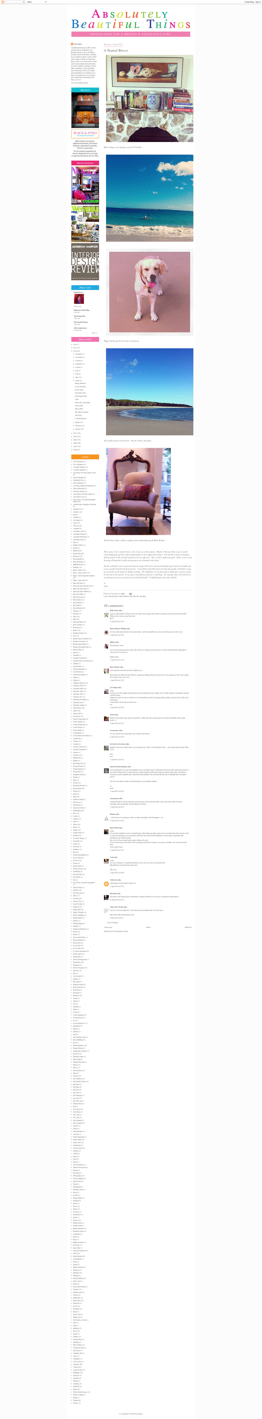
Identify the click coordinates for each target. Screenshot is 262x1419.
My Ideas (76, 1087)
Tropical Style (77, 1339)
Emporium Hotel (78, 808)
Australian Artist (78, 531)
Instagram (76, 965)
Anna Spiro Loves (79, 497)
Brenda (112, 814)
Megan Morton (78, 1048)
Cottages (76, 741)
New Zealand (77, 1120)
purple (75, 1217)
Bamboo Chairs (78, 545)
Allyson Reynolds (79, 488)
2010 (75, 436)
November (79, 357)
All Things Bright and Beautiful (83, 486)
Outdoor (75, 1151)
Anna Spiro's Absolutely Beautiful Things (84, 500)
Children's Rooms (79, 683)
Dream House (77, 788)
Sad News (76, 1245)
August (78, 367)
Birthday (76, 567)
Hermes (75, 920)
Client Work (77, 708)
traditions (76, 1328)
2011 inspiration (78, 464)
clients (75, 711)
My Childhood (78, 1079)
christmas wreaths (79, 705)
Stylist (75, 1284)
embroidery (76, 805)
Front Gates (77, 877)
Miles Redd (77, 1059)
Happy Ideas (77, 909)
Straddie (143, 596)
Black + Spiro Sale (79, 580)
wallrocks (76, 1375)
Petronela (113, 893)
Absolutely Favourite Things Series (84, 473)
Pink (74, 1184)
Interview (76, 970)
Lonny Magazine (78, 1015)
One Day (76, 1134)
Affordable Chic (78, 480)
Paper (75, 1156)
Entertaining (77, 810)
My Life (136, 596)
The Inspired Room (81, 322)
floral (74, 852)
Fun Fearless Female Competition (84, 882)
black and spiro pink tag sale (82, 586)
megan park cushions (80, 1051)
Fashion (75, 835)
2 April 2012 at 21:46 (117, 660)
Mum (75, 1073)
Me (131, 596)
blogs (75, 616)
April (77, 380)
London (75, 1012)
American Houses (79, 491)
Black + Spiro (77, 570)
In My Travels (77, 954)
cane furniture (77, 666)
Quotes (75, 1220)
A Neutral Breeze (80, 418)
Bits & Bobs (79, 409)
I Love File (76, 945)
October (78, 360)
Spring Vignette (78, 1267)
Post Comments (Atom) (120, 931)
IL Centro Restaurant (80, 951)
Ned (74, 1106)
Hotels (75, 934)
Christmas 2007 (78, 685)
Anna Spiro (78, 44)
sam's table (76, 1248)
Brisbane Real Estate (79, 644)
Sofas (75, 1262)
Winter (75, 1397)
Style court (76, 1281)
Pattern (75, 1170)
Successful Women (79, 1286)
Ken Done (76, 990)
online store (77, 1142)
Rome (75, 1237)
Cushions (76, 755)
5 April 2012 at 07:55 (117, 886)
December (78, 354)
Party (74, 1162)
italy (74, 973)
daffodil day (77, 758)
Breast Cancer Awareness (81, 638)
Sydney (75, 1295)
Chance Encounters (79, 674)
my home (76, 1084)
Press (75, 1206)
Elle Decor (76, 802)
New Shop (76, 1112)
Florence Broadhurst (79, 855)
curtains (75, 752)
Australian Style (78, 539)
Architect (76, 517)
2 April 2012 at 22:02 (117, 707)
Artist (75, 523)
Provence (76, 1212)
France (75, 863)
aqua (74, 514)
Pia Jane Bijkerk (78, 1178)
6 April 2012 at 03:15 (117, 900)
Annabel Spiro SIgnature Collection (84, 504)
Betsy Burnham (78, 562)
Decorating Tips (78, 763)
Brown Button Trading (118, 628)
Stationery (76, 1273)
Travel (75, 1331)
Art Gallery (76, 520)
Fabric (75, 824)
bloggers (76, 611)
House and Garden (79, 937)
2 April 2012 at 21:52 (117, 680)
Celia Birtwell (77, 672)
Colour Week (77, 730)
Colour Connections (79, 719)
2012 (75, 351)
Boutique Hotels (78, 633)
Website (75, 1381)
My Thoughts (77, 1095)
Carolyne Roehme (79, 669)
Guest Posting (77, 904)
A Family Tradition (79, 467)
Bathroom (76, 550)
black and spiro (78, 583)
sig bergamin (77, 1259)
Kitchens (76, 995)
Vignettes (76, 1364)
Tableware (76, 1303)
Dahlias (75, 760)
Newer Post (108, 927)
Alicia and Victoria (116, 907)
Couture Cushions (79, 747)
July (76, 370)
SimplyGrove (78, 292)
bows (75, 636)
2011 (75, 433)
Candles (75, 663)
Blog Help (76, 605)
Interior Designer (78, 968)
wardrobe (76, 1378)
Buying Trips (77, 649)
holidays (75, 926)
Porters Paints (77, 1198)
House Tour (77, 943)
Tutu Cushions (77, 1345)
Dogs (75, 780)
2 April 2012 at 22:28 (117, 737)
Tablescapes (77, 1300)
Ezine (75, 821)
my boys (76, 1076)
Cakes (75, 652)
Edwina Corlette (78, 799)
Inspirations (77, 962)
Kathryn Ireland (78, 984)
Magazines (76, 1026)
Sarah (112, 714)
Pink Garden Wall (81, 396)
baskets (75, 548)
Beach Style (113, 596)
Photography (77, 1175)
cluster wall (76, 713)
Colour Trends (77, 727)
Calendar (76, 655)
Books (75, 630)
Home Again (79, 390)
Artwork (76, 526)
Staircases (76, 1270)
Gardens (75, 890)
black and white (78, 594)
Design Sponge (78, 769)
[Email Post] (130, 593)
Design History (78, 766)
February (78, 425)
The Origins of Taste (79, 1320)
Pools (75, 1192)
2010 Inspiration (78, 461)
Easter (75, 794)
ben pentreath (77, 559)
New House (77, 1109)
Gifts (74, 895)
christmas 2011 (78, 697)
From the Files (77, 874)
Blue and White (78, 622)
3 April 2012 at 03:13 (117, 759)
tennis (75, 1311)
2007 (75, 446)
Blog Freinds (77, 602)
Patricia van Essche (79, 1167)
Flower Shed (77, 858)
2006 (75, 450)
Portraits (75, 1200)
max (74, 1034)
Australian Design (79, 534)
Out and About (78, 1148)
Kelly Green (114, 610)
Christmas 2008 (78, 688)
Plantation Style (78, 1189)
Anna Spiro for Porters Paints (82, 494)
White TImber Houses (80, 1392)
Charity (75, 680)
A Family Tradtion (79, 470)
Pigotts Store (77, 1181)
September (79, 364)
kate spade (76, 981)
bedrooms (76, 556)
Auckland (76, 528)
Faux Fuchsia (114, 667)
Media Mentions (78, 1045)
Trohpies (76, 1336)
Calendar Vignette (79, 658)
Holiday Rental (78, 923)
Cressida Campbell (79, 749)
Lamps (75, 998)
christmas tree (77, 702)
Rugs (74, 1239)
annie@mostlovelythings (118, 766)
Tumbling (76, 1342)
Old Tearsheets (78, 1131)
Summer (75, 1289)
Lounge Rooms (78, 1017)
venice (75, 1356)
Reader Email (77, 1225)
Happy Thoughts (78, 912)
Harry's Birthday (78, 915)
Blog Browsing (78, 597)
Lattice (75, 1001)
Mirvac (75, 1067)
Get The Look (77, 893)
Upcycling (76, 1350)
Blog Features (77, 600)
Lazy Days (78, 415)
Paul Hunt (76, 1173)
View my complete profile (79, 83)
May (77, 377)
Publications (77, 1214)
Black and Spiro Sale (80, 589)
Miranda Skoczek (78, 1062)
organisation (77, 1145)
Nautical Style (77, 1103)
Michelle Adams (78, 1056)
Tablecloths (76, 1298)
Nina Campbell (78, 1123)
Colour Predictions (79, 724)
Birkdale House (78, 564)
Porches (75, 1195)
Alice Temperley (78, 483)
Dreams (75, 791)
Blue (74, 619)
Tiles (74, 1322)
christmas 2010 (78, 694)
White (75, 1389)
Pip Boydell (77, 1187)
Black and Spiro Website (81, 591)
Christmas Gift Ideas (79, 699)
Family (75, 830)
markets (75, 1031)
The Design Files (79, 316)
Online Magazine (78, 1137)
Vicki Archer (77, 1361)
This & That (79, 405)
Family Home (77, 832)
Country (75, 744)
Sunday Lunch (77, 1292)
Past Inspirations (78, 1164)
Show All (94, 333)
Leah (112, 857)
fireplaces (76, 849)
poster (75, 1203)
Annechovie (77, 509)
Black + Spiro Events (80, 573)
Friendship (76, 871)
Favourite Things (78, 838)
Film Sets (76, 846)
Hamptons (76, 907)
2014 (75, 344)
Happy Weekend (80, 383)
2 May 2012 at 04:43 (116, 918)
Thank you (76, 1317)
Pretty (75, 1209)
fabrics (75, 827)
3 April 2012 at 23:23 (117, 850)
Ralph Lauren (77, 1223)
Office (75, 1128)
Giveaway (76, 898)
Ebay (74, 796)
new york (76, 1117)
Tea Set (75, 1306)
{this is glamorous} (80, 328)
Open (77, 399)
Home (148, 927)
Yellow (75, 1403)
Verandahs (76, 1359)
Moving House (78, 1070)
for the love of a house (117, 744)
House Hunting (78, 940)
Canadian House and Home (82, 661)
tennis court (77, 1314)
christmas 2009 (78, 691)
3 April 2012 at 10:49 (117, 820)
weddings (76, 1384)
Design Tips (77, 771)
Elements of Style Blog (81, 310)
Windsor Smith (78, 1395)
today (75, 1325)
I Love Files (77, 948)
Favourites (76, 841)
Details (75, 777)
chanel (75, 677)
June (77, 374)
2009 (75, 440)
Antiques (76, 512)
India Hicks (77, 957)
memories (76, 1053)
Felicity (112, 642)
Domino (75, 783)
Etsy (74, 813)
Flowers (75, 860)
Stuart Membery (78, 1278)
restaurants (76, 1234)
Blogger (139, 1414)
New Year (76, 1115)
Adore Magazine (78, 477)
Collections (76, 716)
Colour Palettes (124, 596)
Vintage (75, 1367)
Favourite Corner (80, 393)
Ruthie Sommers (78, 1242)
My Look (76, 1092)
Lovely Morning (80, 386)
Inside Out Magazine (80, 959)
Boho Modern (77, 625)
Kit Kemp (76, 993)
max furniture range (79, 1037)
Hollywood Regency (79, 929)
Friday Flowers (78, 869)
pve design (113, 687)
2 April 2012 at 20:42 (117, 635)
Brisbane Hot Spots (79, 641)
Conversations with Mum (81, 735)
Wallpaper (76, 1372)
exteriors (76, 819)
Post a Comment (112, 922)
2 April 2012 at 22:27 (117, 723)
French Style (77, 866)
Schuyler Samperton (79, 1250)
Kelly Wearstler (78, 987)
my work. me (77, 1101)
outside (75, 1153)
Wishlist (75, 1400)
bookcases (76, 627)
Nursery (75, 1126)
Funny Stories (77, 887)
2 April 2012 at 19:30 (117, 621)
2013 (75, 348)
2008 (75, 443)
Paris (74, 1159)
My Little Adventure (81, 412)
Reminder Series (78, 1231)
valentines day (77, 1353)
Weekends (76, 1386)
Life (74, 1004)
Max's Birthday (78, 1040)
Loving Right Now (79, 1023)
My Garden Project (79, 1081)
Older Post (188, 927)
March (77, 422)
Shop (74, 1253)
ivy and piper (77, 976)
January (78, 429)
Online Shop (77, 1139)
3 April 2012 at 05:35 (117, 807)
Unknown (113, 880)
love (74, 1020)
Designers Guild (78, 774)
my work (76, 1098)
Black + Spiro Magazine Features (84, 575)
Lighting (75, 1006)
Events (75, 816)
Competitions (77, 733)
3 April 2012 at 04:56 (117, 791)
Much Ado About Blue (82, 402)
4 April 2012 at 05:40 (117, 872)
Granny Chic (77, 901)
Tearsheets (76, 1309)
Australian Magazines (80, 537)
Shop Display (77, 1256)
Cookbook (76, 738)
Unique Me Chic (78, 1348)
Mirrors (75, 1065)
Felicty (75, 844)
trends (75, 1334)
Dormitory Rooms (79, 785)
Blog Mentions (78, 608)
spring (75, 1264)
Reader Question (78, 1228)
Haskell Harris (77, 918)
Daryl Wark (114, 828)
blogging (76, 613)
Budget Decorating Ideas (81, 647)
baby (74, 542)
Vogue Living (77, 1370)
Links (75, 1009)
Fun (74, 880)
